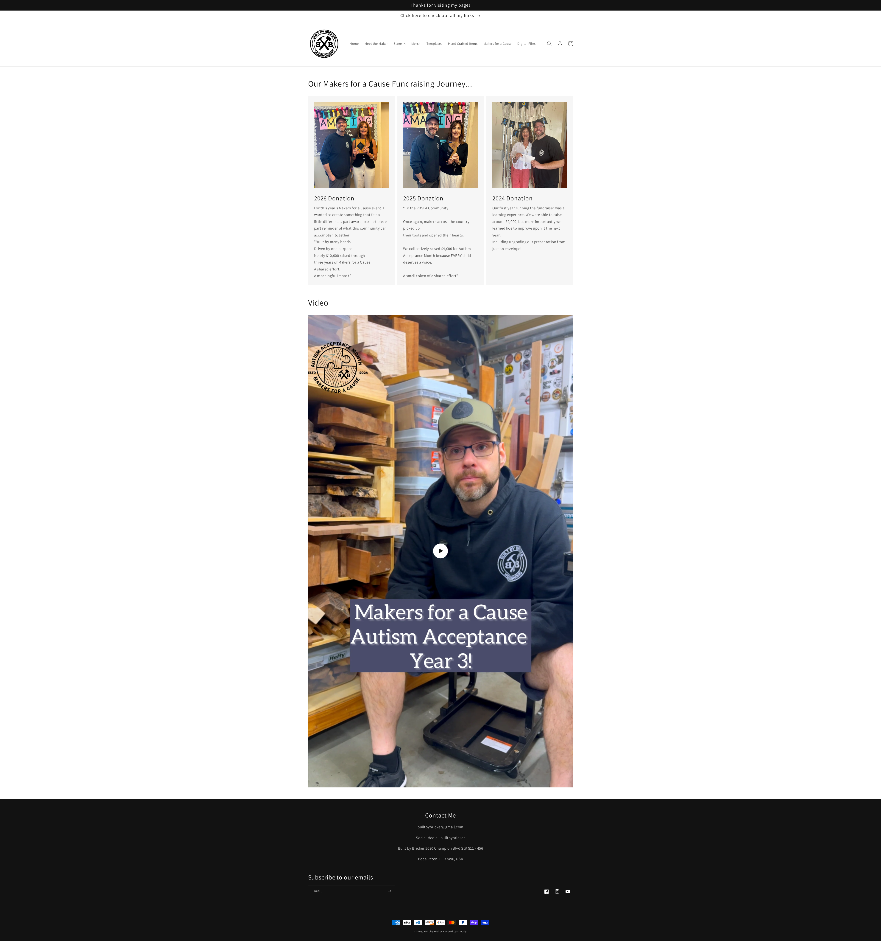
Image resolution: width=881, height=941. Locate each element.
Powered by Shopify (454, 931)
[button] (399, 44)
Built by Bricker (433, 931)
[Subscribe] (389, 891)
